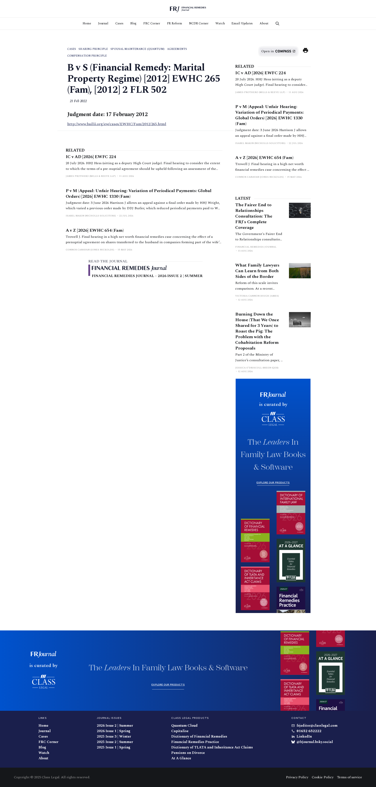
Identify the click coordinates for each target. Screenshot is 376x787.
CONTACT (298, 717)
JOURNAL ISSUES (109, 717)
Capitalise (179, 731)
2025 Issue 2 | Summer (115, 742)
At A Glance (181, 758)
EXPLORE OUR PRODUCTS (273, 482)
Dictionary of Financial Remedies (199, 736)
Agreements (177, 49)
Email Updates (242, 23)
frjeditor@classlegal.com (317, 725)
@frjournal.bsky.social (315, 742)
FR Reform (174, 23)
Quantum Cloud (184, 725)
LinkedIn (304, 736)
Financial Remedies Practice (195, 742)
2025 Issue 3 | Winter (114, 736)
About (264, 23)
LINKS (43, 717)
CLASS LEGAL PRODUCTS (190, 717)
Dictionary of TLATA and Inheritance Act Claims (212, 747)
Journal (103, 23)
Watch (220, 23)
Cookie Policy (323, 777)
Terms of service (349, 777)
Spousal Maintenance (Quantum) (137, 49)
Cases (119, 23)
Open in (267, 51)
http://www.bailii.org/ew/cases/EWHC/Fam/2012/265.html (116, 124)
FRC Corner (151, 23)
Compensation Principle (87, 56)
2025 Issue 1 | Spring (113, 747)
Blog (133, 23)
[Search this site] (277, 23)
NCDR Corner (198, 23)
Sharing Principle (93, 49)
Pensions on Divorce (188, 753)
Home (87, 23)
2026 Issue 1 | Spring (113, 731)
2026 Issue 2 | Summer (115, 725)
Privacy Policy (297, 777)
